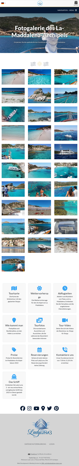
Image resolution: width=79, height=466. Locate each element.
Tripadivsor (33, 454)
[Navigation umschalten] (76, 10)
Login (51, 444)
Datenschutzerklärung (35, 444)
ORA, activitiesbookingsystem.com (51, 463)
